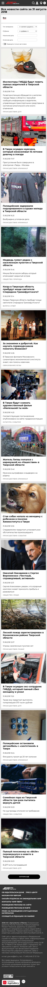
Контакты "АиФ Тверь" (12, 902)
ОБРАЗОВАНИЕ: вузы (12, 365)
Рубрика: (6, 31)
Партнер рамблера (20, 976)
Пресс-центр (31, 892)
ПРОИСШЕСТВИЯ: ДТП (12, 111)
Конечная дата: (8, 40)
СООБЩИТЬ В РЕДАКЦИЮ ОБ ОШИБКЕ (18, 916)
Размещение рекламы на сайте (16, 905)
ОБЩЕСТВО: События (12, 814)
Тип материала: (8, 27)
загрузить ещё (24, 876)
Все (4, 18)
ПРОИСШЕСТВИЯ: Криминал (15, 168)
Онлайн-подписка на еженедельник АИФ (21, 899)
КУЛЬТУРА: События (12, 422)
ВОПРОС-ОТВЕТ (9, 306)
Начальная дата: (8, 35)
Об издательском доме (13, 892)
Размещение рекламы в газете (16, 908)
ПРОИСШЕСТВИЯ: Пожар (13, 649)
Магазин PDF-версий (11, 895)
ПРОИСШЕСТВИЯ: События (14, 535)
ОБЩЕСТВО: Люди (11, 595)
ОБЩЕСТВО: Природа (12, 279)
